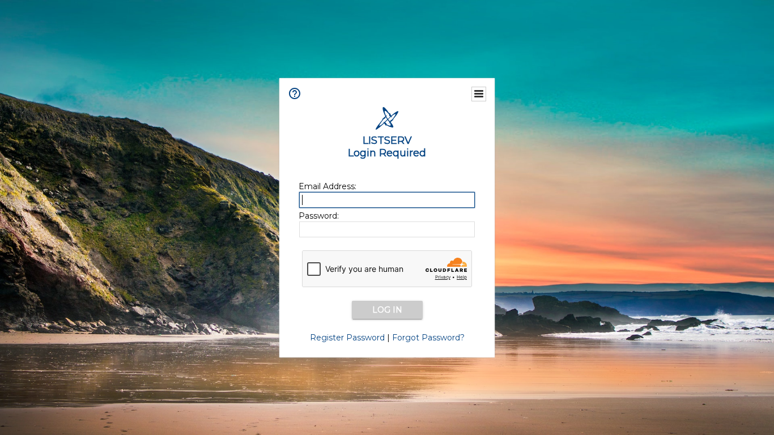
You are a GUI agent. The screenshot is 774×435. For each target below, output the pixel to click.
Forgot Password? (428, 337)
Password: (319, 216)
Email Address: (327, 186)
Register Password (347, 337)
